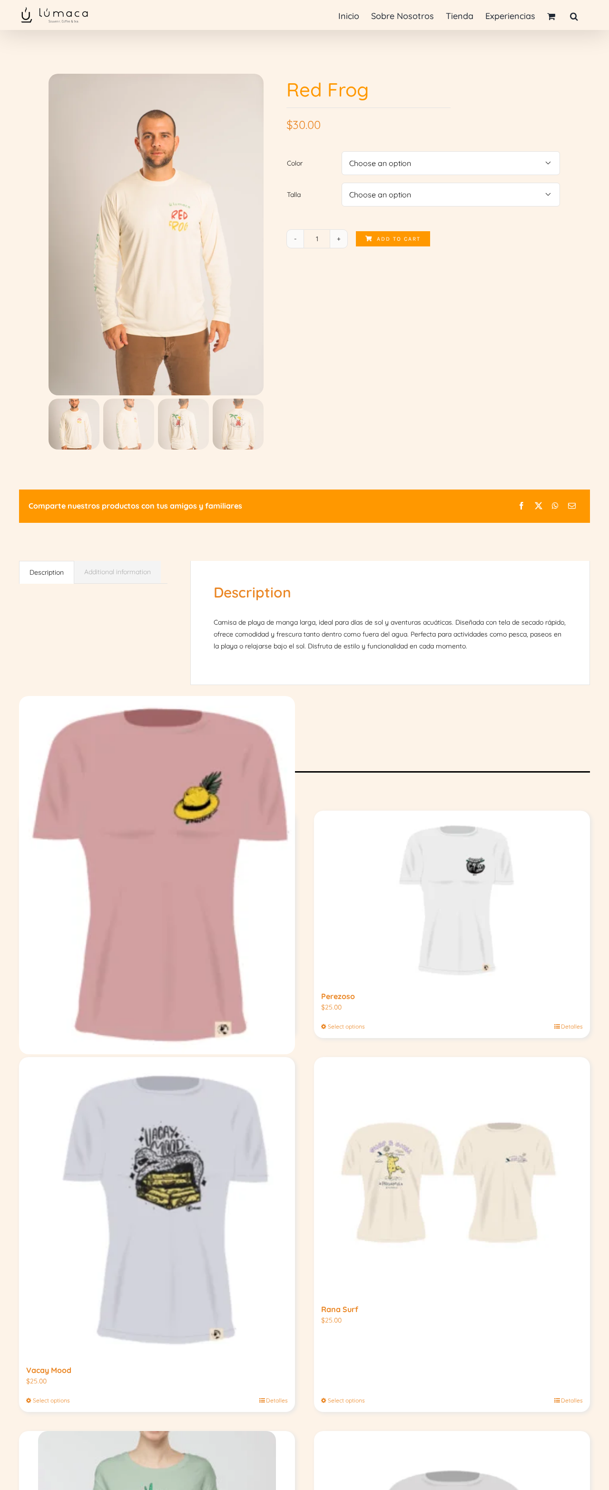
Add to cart (399, 238)
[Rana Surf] (452, 1176)
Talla (294, 194)
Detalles (572, 1026)
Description (46, 572)
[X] (538, 506)
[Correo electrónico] (571, 506)
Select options (346, 1026)
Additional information (117, 572)
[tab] (46, 572)
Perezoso (338, 996)
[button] (574, 15)
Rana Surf (339, 1309)
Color (295, 163)
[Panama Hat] (157, 875)
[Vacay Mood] (157, 1206)
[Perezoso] (452, 896)
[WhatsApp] (555, 506)
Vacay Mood (48, 1370)
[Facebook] (521, 506)
